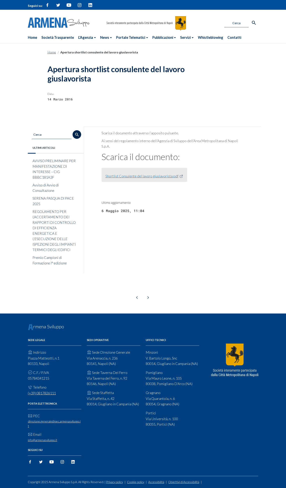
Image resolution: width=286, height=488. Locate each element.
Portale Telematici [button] (130, 37)
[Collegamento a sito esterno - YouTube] (69, 6)
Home (32, 37)
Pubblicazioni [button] (162, 37)
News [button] (104, 37)
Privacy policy (114, 482)
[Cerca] (254, 23)
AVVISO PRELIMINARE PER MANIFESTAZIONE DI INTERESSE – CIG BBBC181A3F (54, 169)
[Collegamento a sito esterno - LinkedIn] (90, 6)
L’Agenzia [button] (85, 37)
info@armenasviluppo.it (42, 440)
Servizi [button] (185, 37)
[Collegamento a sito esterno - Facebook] (47, 6)
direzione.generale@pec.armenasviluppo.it (54, 424)
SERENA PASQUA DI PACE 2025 (53, 201)
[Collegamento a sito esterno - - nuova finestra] (235, 360)
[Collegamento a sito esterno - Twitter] (58, 6)
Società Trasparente (57, 37)
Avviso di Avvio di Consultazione (45, 188)
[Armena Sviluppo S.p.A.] (58, 22)
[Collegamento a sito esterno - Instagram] (79, 6)
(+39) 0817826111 (42, 393)
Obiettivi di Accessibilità (183, 482)
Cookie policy (135, 482)
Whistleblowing (210, 37)
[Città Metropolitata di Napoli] (146, 23)
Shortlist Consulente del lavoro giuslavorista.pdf (141, 176)
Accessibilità (156, 482)
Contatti (234, 37)
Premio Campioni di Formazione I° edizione (49, 260)
